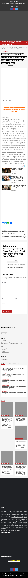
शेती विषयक (18, 43)
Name (3, 298)
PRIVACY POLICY (22, 3)
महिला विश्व (22, 43)
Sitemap (17, 3)
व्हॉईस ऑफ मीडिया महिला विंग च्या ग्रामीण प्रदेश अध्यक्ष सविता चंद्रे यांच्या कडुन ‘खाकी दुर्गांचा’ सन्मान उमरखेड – (14, 387)
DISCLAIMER (12, 3)
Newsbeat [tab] (15, 363)
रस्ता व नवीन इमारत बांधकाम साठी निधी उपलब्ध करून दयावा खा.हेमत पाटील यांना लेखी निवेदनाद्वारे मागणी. (13, 369)
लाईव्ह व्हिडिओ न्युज (12, 43)
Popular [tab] (8, 363)
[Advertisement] (14, 206)
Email (16, 298)
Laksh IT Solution (15, 575)
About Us (7, 3)
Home (3, 3)
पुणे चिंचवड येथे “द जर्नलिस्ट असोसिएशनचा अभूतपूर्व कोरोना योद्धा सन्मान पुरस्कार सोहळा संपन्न (13, 232)
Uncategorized (4, 51)
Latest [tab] (3, 363)
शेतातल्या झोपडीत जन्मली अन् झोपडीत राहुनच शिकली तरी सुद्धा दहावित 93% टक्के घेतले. (14, 236)
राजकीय (16, 41)
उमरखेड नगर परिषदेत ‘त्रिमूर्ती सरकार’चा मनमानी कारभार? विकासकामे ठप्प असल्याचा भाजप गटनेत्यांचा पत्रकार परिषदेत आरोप (21, 444)
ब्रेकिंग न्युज (4, 44)
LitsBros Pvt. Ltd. (7, 575)
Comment (4, 282)
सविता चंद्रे (10, 66)
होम (2, 41)
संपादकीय (19, 41)
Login (17, 6)
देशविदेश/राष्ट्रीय (6, 41)
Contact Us (13, 6)
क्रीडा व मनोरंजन (5, 43)
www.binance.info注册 (12, 260)
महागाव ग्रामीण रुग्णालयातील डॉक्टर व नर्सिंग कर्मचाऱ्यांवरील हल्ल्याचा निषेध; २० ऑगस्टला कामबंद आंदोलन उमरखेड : (20, 420)
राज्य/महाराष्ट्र (12, 41)
